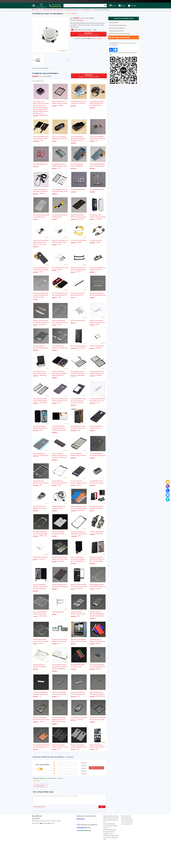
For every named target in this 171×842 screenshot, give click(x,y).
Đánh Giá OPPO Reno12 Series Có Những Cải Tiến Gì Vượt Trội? (110, 826)
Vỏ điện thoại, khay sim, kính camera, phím (52, 9)
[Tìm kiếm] (105, 5)
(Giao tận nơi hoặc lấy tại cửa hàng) (88, 34)
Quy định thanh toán (126, 816)
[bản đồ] (168, 499)
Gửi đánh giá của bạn (96, 768)
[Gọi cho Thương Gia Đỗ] (168, 486)
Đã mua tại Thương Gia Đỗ (48, 778)
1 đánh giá (74, 13)
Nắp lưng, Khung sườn (71, 9)
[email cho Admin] (168, 482)
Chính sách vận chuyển (127, 822)
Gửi (102, 807)
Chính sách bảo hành (126, 824)
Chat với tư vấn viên (97, 38)
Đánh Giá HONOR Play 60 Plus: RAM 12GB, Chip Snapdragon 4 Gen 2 (109, 831)
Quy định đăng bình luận (39, 806)
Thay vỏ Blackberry (85, 9)
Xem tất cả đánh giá (40, 786)
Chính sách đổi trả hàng (127, 820)
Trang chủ (36, 9)
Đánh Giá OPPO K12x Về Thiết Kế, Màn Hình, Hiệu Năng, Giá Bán (110, 820)
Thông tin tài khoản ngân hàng (110, 816)
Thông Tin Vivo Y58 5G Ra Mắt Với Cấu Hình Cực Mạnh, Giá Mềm (110, 837)
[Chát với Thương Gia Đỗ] (111, 50)
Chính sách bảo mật (126, 818)
